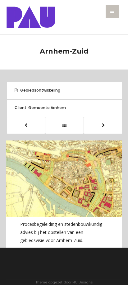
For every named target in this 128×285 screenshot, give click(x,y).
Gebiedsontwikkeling (40, 90)
